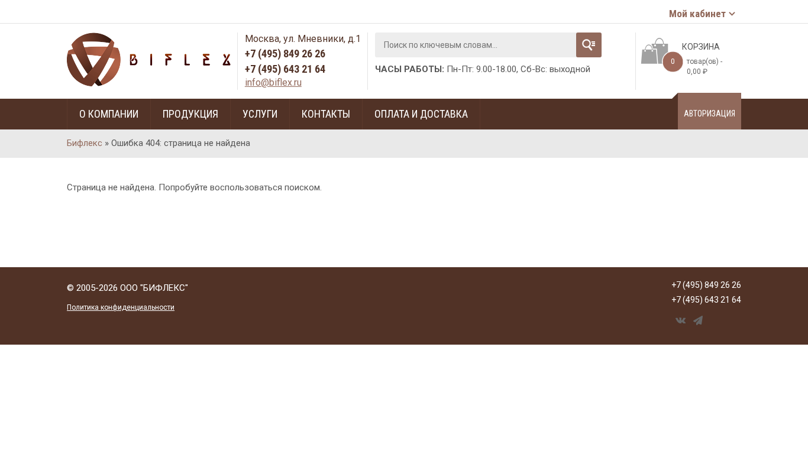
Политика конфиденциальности (120, 307)
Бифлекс (84, 143)
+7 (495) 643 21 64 (285, 69)
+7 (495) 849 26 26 (285, 53)
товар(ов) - (696, 66)
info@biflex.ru (273, 82)
